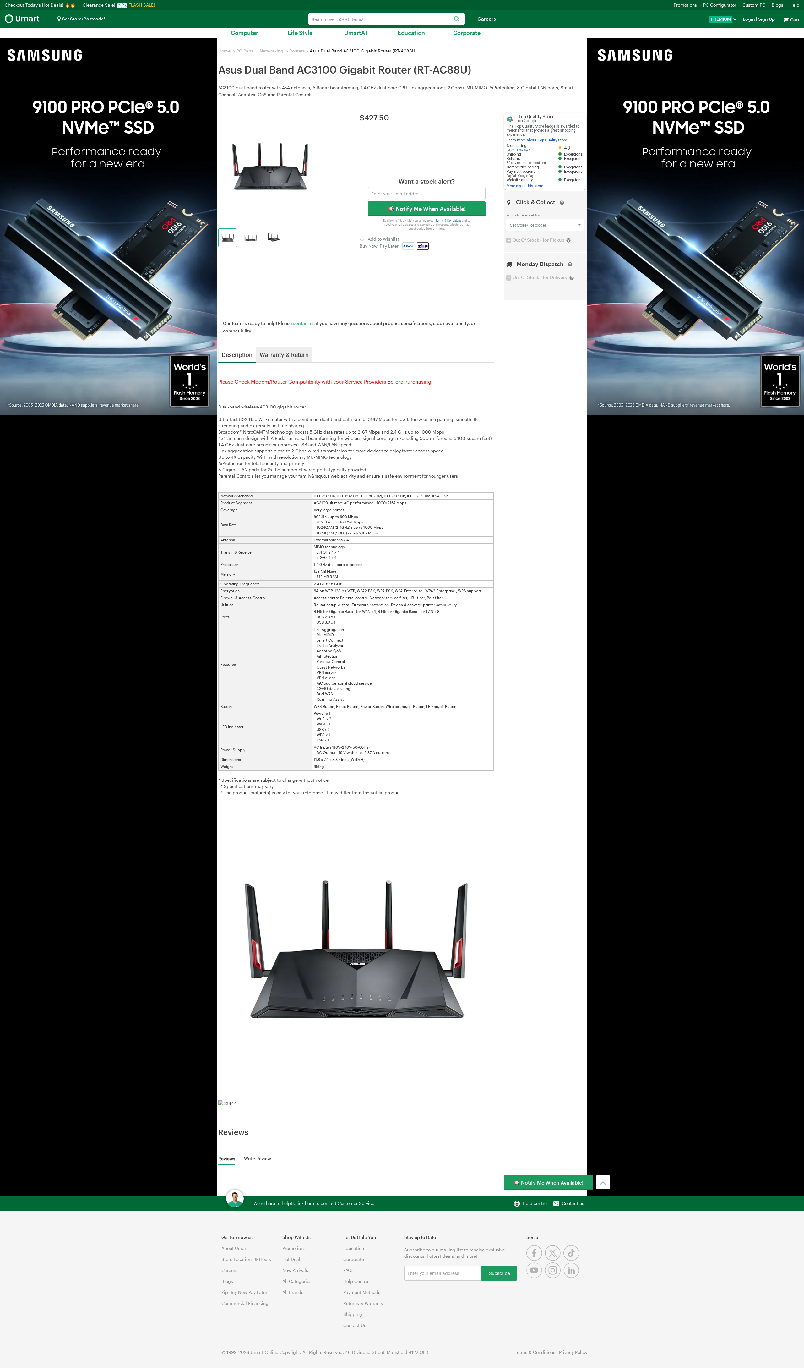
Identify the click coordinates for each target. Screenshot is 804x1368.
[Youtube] (535, 1276)
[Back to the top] (603, 1182)
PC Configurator (719, 5)
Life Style (300, 32)
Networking (271, 50)
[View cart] (786, 19)
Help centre (535, 1203)
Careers (486, 19)
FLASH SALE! (141, 5)
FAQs (348, 1270)
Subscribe (499, 1273)
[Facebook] (535, 1259)
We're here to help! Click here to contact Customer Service (313, 1203)
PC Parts (245, 50)
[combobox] (386, 19)
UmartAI (355, 32)
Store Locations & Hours (246, 1259)
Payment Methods (361, 1292)
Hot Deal (291, 1259)
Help (794, 5)
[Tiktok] (572, 1259)
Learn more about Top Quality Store (537, 140)
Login (749, 19)
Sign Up (766, 19)
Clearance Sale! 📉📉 (105, 5)
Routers (297, 50)
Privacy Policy (573, 1352)
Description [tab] (237, 354)
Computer (244, 32)
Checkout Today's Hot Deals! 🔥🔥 (41, 5)
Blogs (777, 5)
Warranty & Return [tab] (284, 354)
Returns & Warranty (363, 1303)
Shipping (352, 1314)
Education (411, 32)
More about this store (525, 186)
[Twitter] (554, 1259)
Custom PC (753, 5)
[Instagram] (554, 1276)
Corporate (467, 32)
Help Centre (355, 1281)
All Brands (292, 1292)
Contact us (573, 1203)
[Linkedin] (572, 1276)
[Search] (457, 19)
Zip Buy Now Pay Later (244, 1292)
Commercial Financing (245, 1303)
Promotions (685, 5)
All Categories (297, 1281)
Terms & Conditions (449, 220)
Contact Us (354, 1325)
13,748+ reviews (518, 150)
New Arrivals (295, 1270)
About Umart (234, 1248)
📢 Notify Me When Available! (427, 208)
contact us (304, 323)
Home (224, 50)
